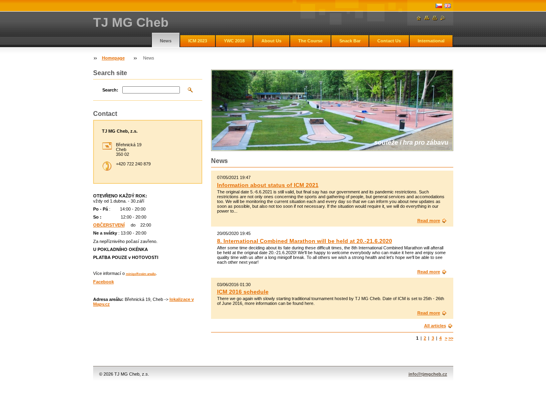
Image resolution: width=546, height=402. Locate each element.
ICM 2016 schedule (243, 292)
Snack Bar (350, 40)
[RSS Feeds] (442, 18)
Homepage (113, 58)
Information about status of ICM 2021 (268, 185)
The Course (310, 40)
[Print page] (434, 18)
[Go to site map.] (426, 18)
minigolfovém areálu (141, 274)
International (431, 40)
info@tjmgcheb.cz (428, 374)
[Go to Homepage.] (418, 18)
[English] (447, 5)
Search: (110, 90)
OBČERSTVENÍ (109, 225)
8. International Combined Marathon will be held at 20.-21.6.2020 (304, 241)
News (165, 40)
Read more (428, 220)
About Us (271, 40)
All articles (435, 325)
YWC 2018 (234, 40)
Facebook (103, 281)
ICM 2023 (197, 40)
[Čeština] (439, 5)
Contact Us (389, 40)
